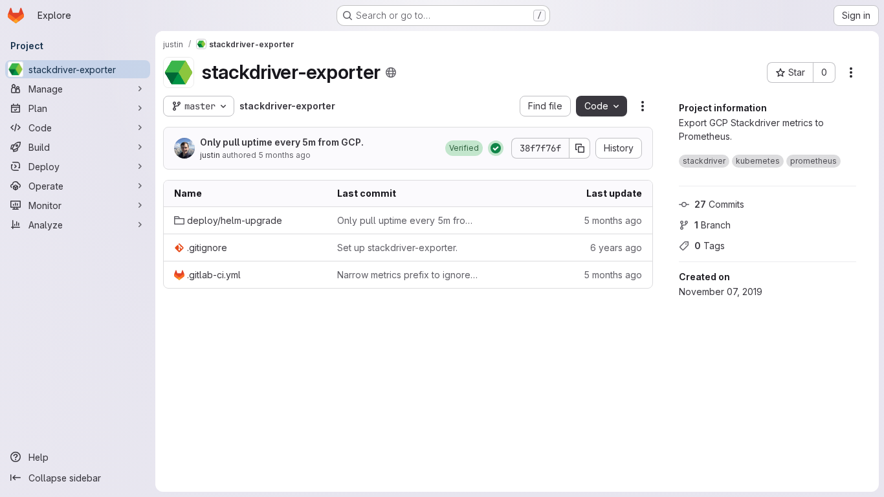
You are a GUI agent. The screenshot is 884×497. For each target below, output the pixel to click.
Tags (709, 245)
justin (210, 155)
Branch (712, 224)
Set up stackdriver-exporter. (397, 247)
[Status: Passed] (495, 148)
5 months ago (284, 155)
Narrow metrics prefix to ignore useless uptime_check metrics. (408, 274)
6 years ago (616, 247)
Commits (719, 204)
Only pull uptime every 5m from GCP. (282, 142)
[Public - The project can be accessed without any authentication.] (391, 72)
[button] (464, 148)
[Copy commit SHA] (579, 148)
